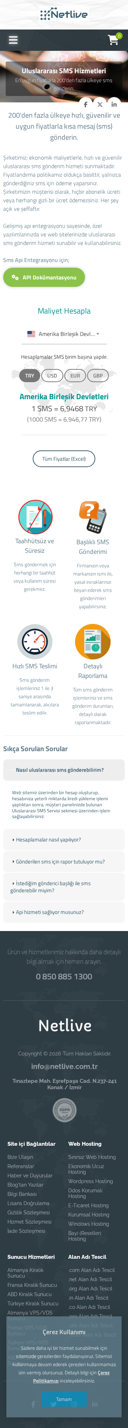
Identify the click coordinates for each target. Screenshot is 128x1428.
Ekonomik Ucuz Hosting (86, 1169)
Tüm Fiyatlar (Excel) (64, 459)
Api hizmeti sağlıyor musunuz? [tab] (50, 912)
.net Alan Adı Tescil (90, 1279)
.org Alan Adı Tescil (90, 1288)
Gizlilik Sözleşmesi (28, 1212)
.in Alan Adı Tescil (88, 1298)
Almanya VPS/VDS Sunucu (30, 1315)
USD (52, 375)
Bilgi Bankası (22, 1194)
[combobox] (64, 334)
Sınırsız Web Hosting (92, 1157)
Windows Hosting (88, 1224)
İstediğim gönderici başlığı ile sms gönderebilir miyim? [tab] (50, 886)
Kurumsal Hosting (89, 1215)
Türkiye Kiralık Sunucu (32, 1303)
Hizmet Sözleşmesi (29, 1222)
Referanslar (20, 1166)
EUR (75, 375)
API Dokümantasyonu (48, 277)
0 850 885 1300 (64, 976)
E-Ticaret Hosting (88, 1205)
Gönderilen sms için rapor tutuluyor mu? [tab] (60, 861)
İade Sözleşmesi (26, 1231)
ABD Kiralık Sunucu (29, 1294)
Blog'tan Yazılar (25, 1185)
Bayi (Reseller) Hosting (84, 1236)
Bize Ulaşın (20, 1157)
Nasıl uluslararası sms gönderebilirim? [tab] (60, 770)
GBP (98, 375)
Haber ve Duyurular (30, 1175)
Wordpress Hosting (90, 1181)
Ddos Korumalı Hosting (85, 1193)
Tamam (64, 1399)
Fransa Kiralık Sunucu (32, 1285)
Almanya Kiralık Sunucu (25, 1273)
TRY (29, 375)
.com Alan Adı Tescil (91, 1270)
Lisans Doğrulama (28, 1203)
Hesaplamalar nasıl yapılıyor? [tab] (48, 839)
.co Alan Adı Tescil (89, 1307)
